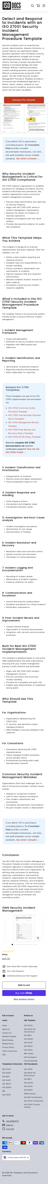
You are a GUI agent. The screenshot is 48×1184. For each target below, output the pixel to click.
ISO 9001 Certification (33, 1097)
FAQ (4, 1055)
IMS (3, 1091)
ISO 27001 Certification (33, 1101)
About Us (6, 1029)
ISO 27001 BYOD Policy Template (24, 437)
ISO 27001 (28, 1025)
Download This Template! (24, 100)
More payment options (24, 999)
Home (4, 1025)
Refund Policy (8, 1044)
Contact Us (7, 1033)
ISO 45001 (28, 1046)
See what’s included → (27, 158)
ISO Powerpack (30, 1057)
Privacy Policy (8, 1047)
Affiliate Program (9, 1036)
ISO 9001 (28, 1035)
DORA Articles (30, 1094)
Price (4, 954)
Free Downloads (30, 1061)
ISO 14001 (28, 1050)
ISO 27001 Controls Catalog (32, 1105)
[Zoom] (38, 938)
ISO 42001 (6, 1073)
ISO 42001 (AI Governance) (29, 1030)
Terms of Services (9, 1051)
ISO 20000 (28, 1039)
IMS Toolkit (28, 1054)
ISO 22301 (28, 1043)
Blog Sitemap (7, 1040)
